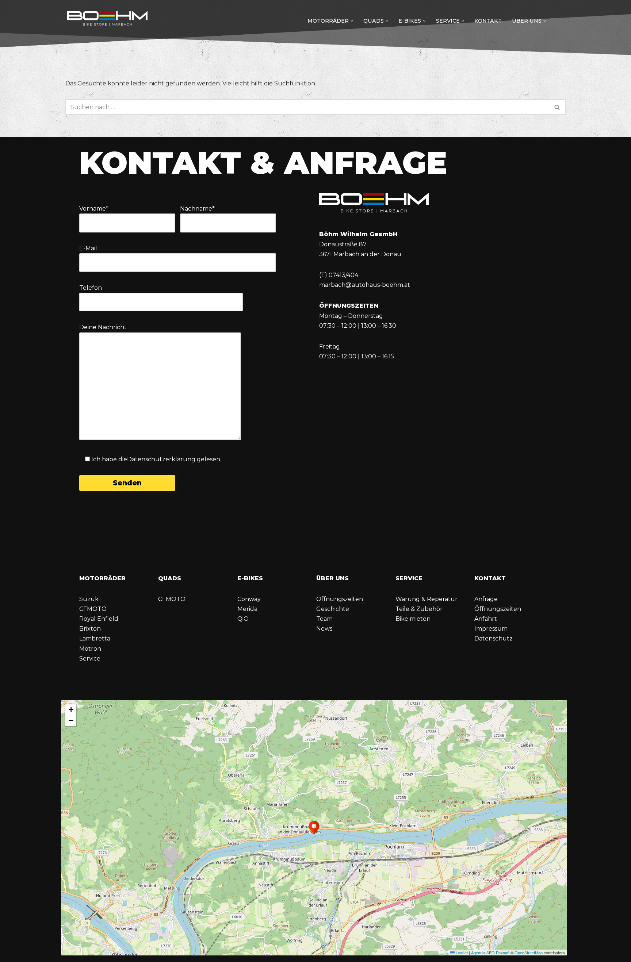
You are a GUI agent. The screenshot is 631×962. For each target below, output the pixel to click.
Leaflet (461, 952)
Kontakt (488, 21)
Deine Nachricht (103, 327)
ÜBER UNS (332, 578)
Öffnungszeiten (339, 599)
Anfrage (486, 599)
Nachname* (197, 208)
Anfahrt (485, 618)
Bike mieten (413, 618)
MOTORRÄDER (102, 578)
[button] (352, 21)
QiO (243, 618)
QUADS (169, 578)
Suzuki (89, 599)
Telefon (90, 287)
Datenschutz (493, 638)
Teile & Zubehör (419, 608)
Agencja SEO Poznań (490, 952)
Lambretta (94, 638)
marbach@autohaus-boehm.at (364, 284)
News (324, 628)
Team (324, 618)
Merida (247, 608)
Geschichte (332, 608)
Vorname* (93, 208)
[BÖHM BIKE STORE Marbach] (107, 19)
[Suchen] (557, 107)
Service (89, 658)
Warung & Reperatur (426, 599)
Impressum (491, 628)
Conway (249, 599)
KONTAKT (490, 578)
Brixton (90, 628)
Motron (90, 648)
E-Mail (88, 248)
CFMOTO (93, 608)
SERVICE (408, 578)
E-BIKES (250, 578)
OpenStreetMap (529, 952)
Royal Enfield (98, 618)
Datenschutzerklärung (161, 459)
